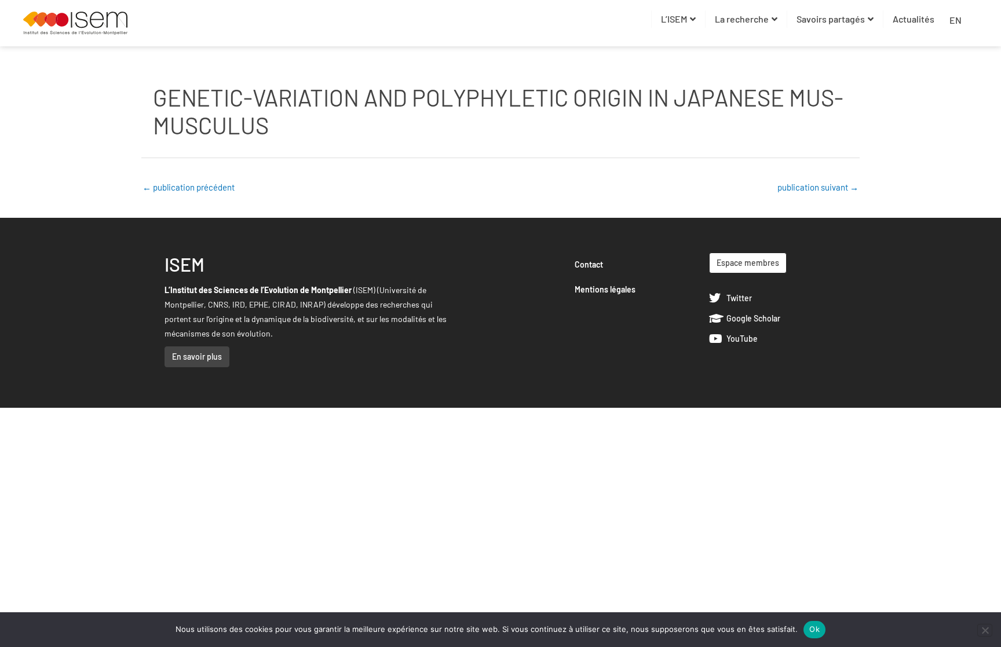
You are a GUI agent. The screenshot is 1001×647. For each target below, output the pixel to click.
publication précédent (189, 187)
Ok (814, 629)
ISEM (184, 264)
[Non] (984, 630)
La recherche (742, 18)
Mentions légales (605, 289)
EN (955, 19)
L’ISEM (674, 18)
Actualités (913, 18)
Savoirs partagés (831, 18)
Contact (589, 264)
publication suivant (817, 187)
